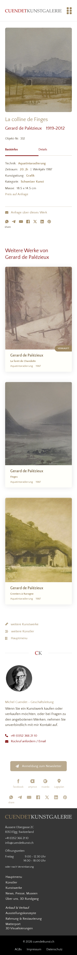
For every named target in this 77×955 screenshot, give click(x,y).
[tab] (21, 149)
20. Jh (24, 169)
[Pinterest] (49, 221)
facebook (18, 787)
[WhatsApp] (7, 221)
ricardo (45, 787)
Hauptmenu (19, 638)
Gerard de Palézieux (25, 128)
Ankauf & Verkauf (17, 908)
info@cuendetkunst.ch (19, 843)
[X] (35, 221)
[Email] (21, 221)
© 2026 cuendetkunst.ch (38, 941)
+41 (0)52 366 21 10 (24, 736)
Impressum (34, 949)
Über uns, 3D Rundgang (22, 899)
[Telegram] (14, 221)
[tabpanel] (38, 179)
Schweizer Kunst (32, 181)
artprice (32, 787)
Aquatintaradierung (32, 163)
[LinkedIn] (42, 221)
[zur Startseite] (33, 10)
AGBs (18, 949)
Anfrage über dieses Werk (29, 212)
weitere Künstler (22, 631)
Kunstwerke (14, 888)
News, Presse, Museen (21, 893)
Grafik (30, 175)
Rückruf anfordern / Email (28, 741)
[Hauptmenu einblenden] (69, 10)
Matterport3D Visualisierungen (19, 926)
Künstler (11, 882)
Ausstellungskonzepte (21, 913)
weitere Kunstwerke (24, 624)
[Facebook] (28, 221)
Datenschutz (54, 949)
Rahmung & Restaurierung (24, 919)
